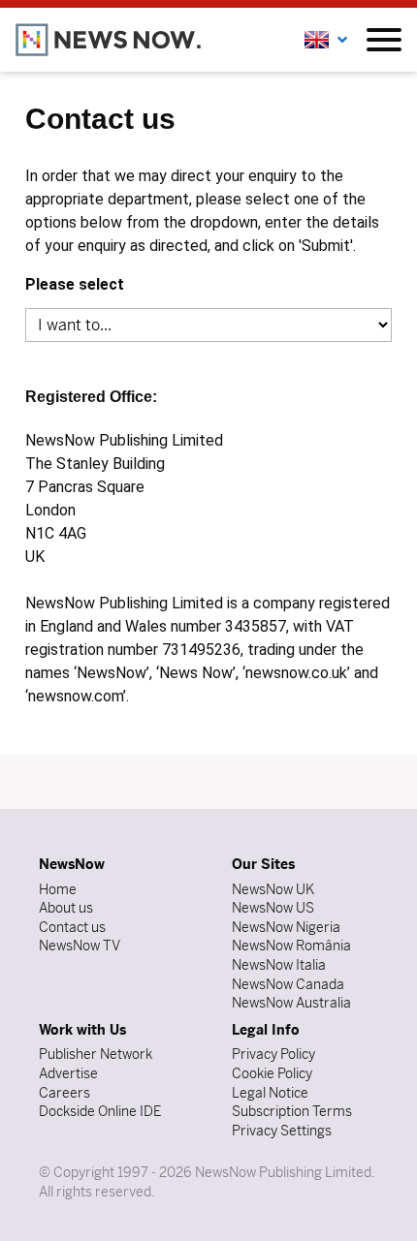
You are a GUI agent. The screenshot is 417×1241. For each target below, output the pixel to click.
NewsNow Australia (291, 1002)
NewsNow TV (79, 945)
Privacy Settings (282, 1130)
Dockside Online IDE (100, 1111)
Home (58, 889)
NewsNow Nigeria (286, 927)
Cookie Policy (272, 1073)
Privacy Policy (273, 1054)
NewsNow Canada (288, 984)
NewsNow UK (273, 889)
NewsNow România (291, 945)
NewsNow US (273, 907)
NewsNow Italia (279, 965)
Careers (64, 1092)
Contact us (72, 927)
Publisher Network (95, 1054)
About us (66, 907)
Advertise (68, 1073)
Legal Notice (270, 1092)
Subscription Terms (292, 1111)
